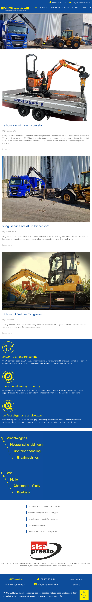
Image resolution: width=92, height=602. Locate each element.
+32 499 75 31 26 (59, 2)
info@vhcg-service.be (81, 2)
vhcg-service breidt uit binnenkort (25, 226)
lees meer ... (7, 149)
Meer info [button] (58, 596)
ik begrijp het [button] (84, 595)
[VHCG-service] (15, 9)
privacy (76, 584)
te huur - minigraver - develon (22, 125)
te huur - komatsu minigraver (22, 314)
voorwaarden (76, 579)
